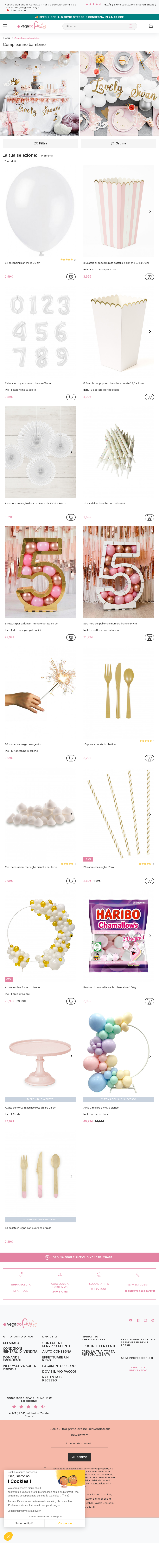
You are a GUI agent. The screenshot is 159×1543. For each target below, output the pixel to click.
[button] (8, 1536)
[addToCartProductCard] (71, 277)
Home (7, 38)
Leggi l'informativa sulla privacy (24, 1511)
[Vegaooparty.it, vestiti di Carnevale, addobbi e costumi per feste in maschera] (31, 23)
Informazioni (18, 10)
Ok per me (65, 1523)
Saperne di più (24, 1523)
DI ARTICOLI (20, 1291)
